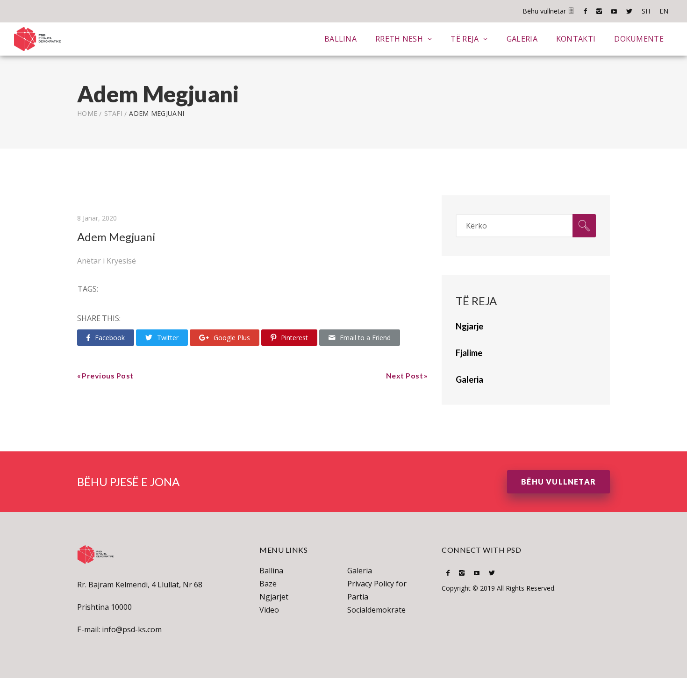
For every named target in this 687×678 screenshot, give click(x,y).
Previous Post (108, 375)
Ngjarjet (273, 597)
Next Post (404, 375)
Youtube (614, 11)
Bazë (268, 583)
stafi (113, 113)
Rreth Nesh (399, 39)
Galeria (522, 39)
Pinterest (294, 337)
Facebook (585, 11)
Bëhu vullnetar (545, 11)
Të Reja (465, 39)
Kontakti (575, 39)
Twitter (629, 11)
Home (87, 113)
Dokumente (639, 39)
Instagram (599, 11)
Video (269, 610)
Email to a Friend (365, 337)
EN (663, 11)
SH (646, 11)
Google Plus (232, 337)
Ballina (340, 39)
